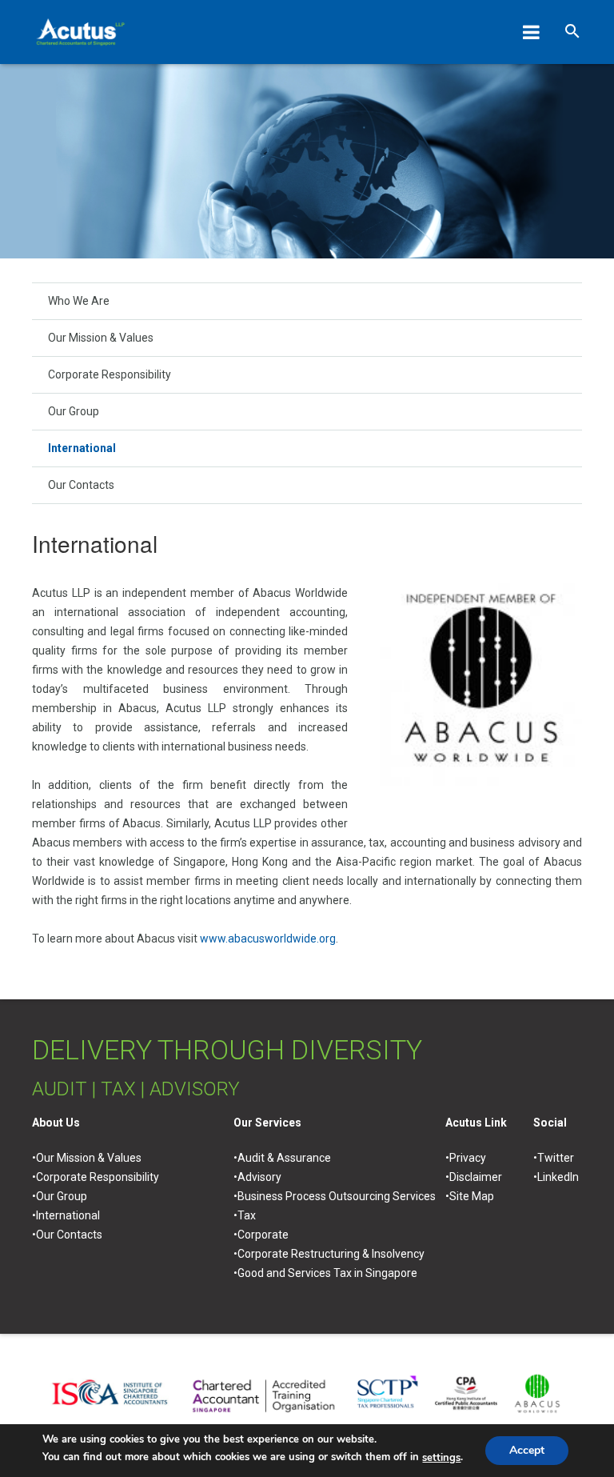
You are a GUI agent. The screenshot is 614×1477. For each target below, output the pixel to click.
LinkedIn (558, 1177)
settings (441, 1458)
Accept (526, 1450)
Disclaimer (475, 1177)
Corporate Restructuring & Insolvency (331, 1253)
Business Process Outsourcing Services (336, 1196)
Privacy (467, 1157)
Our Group (73, 411)
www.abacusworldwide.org (268, 938)
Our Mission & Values (101, 337)
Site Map (471, 1196)
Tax (246, 1215)
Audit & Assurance (284, 1157)
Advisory (259, 1177)
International (82, 448)
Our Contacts (81, 484)
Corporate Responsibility (109, 374)
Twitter (555, 1157)
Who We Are (79, 300)
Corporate (263, 1234)
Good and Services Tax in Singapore (327, 1273)
